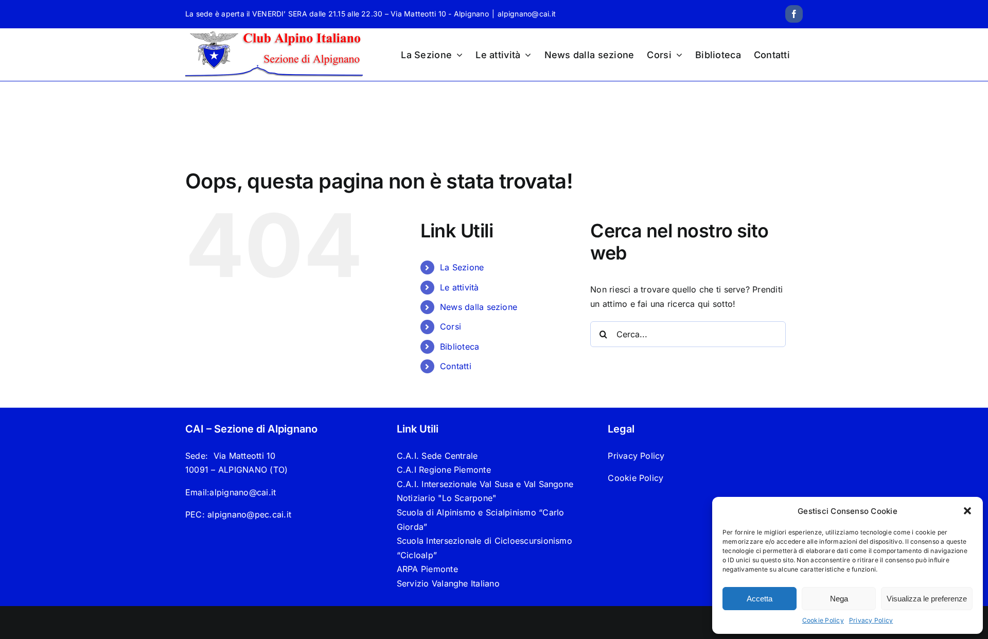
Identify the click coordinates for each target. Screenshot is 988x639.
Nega (839, 598)
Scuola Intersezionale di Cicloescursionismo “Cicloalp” (484, 548)
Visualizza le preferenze (927, 598)
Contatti (455, 366)
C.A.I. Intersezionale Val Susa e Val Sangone (485, 484)
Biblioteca (459, 346)
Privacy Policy (871, 620)
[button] (967, 511)
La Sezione (462, 267)
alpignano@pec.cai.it (249, 514)
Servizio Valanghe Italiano (448, 583)
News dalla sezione (478, 307)
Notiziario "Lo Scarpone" (447, 498)
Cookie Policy (823, 620)
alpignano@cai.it (527, 13)
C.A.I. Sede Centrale (437, 456)
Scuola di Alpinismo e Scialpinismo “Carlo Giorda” (480, 519)
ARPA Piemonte (427, 569)
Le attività (459, 287)
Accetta (759, 598)
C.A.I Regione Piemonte (444, 469)
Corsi (450, 326)
